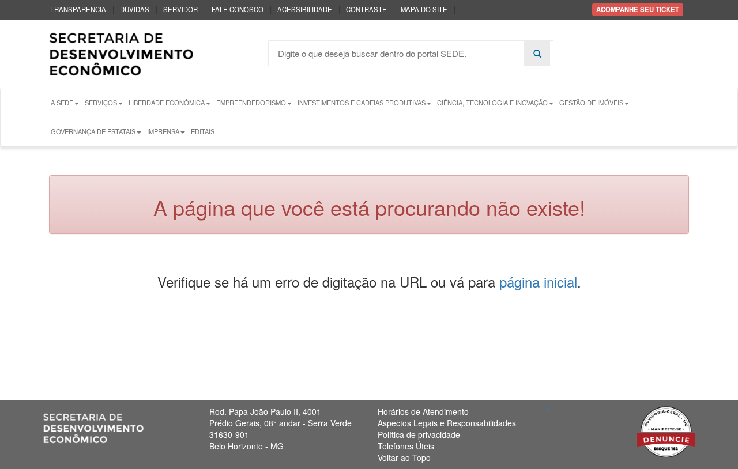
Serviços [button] (101, 102)
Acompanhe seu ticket (637, 9)
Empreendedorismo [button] (251, 102)
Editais (202, 131)
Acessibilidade (304, 9)
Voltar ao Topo (404, 457)
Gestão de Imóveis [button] (591, 102)
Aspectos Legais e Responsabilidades (447, 423)
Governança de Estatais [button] (93, 131)
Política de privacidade (419, 434)
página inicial (538, 281)
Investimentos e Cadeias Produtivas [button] (362, 102)
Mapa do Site (424, 9)
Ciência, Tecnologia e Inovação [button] (492, 102)
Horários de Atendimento (423, 411)
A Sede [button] (62, 102)
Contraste (366, 9)
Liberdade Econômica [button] (167, 102)
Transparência (78, 9)
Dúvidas (134, 9)
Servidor (180, 9)
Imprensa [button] (163, 131)
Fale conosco (237, 9)
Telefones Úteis (406, 446)
